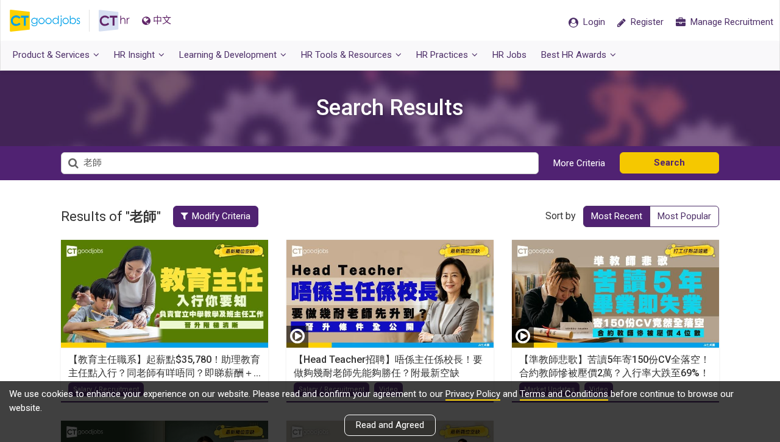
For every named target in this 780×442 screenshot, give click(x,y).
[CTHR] (114, 21)
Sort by (560, 216)
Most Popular (684, 216)
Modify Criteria (221, 216)
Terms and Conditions (564, 393)
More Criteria (579, 163)
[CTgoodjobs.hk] (54, 21)
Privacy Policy (472, 393)
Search (669, 162)
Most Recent (616, 216)
